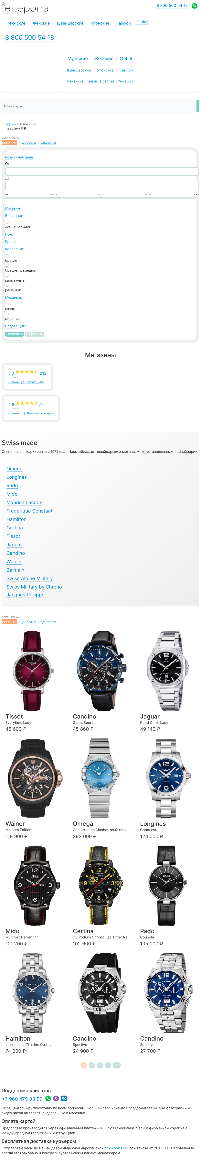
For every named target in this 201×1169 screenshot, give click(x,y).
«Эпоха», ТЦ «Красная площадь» (30, 408)
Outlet (126, 58)
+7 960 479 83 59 (22, 1099)
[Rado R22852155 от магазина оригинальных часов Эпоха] (169, 886)
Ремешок (125, 81)
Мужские (78, 58)
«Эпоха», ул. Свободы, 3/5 (27, 377)
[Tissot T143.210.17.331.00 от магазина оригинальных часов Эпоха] (35, 671)
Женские (103, 58)
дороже (29, 142)
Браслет (107, 81)
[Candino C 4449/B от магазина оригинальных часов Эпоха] (102, 993)
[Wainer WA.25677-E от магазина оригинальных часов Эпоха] (35, 778)
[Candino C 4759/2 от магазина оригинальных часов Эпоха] (102, 671)
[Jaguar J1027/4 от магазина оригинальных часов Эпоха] (169, 671)
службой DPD (116, 1148)
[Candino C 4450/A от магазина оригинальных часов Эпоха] (169, 993)
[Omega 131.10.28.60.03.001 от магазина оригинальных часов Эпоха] (102, 778)
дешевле (48, 142)
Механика (75, 81)
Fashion (126, 70)
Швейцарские (79, 70)
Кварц (92, 81)
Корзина (11, 124)
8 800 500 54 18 (29, 37)
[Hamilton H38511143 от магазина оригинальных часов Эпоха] (35, 993)
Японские (105, 70)
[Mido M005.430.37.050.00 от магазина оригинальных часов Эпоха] (35, 886)
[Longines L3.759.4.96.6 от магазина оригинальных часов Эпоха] (169, 778)
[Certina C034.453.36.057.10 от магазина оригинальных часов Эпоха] (102, 886)
